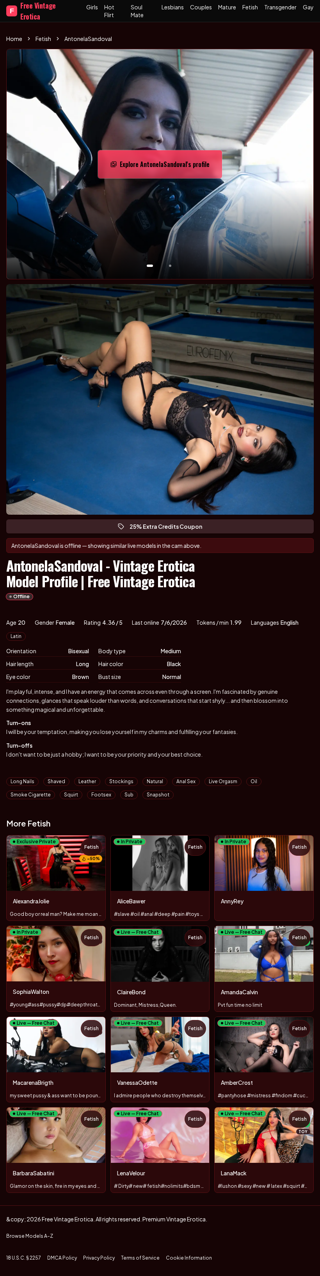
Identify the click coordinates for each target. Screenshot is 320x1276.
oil (254, 781)
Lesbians (173, 7)
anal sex (186, 781)
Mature (227, 7)
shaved (56, 781)
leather (87, 781)
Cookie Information (189, 1258)
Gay (308, 7)
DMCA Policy (62, 1258)
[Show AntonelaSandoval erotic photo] (149, 265)
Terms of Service (140, 1258)
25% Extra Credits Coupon (169, 528)
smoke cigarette (31, 795)
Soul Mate (137, 11)
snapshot (158, 795)
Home (14, 38)
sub (128, 795)
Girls (92, 7)
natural (155, 781)
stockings (121, 781)
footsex (101, 795)
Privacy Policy (99, 1258)
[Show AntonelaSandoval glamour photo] (170, 265)
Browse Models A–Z (29, 1236)
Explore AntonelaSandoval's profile (165, 167)
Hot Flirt (109, 11)
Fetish (250, 7)
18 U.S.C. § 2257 (23, 1258)
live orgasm (223, 781)
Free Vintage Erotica (33, 10)
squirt (71, 795)
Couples (201, 7)
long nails (22, 781)
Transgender (280, 7)
